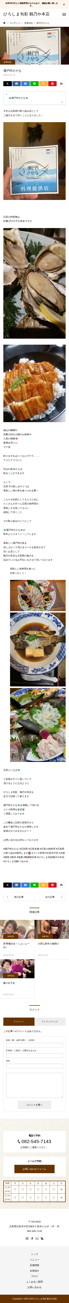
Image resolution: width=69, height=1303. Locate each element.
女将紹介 (34, 1270)
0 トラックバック (50, 1021)
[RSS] (42, 1238)
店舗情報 (34, 1265)
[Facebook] (32, 1238)
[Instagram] (27, 1238)
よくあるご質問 (34, 1281)
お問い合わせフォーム (34, 1169)
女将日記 (8, 62)
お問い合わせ (34, 1287)
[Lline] (34, 83)
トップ (34, 1254)
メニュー (34, 1259)
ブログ (34, 1276)
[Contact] (37, 1238)
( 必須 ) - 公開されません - (22, 1051)
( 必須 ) (20, 1040)
